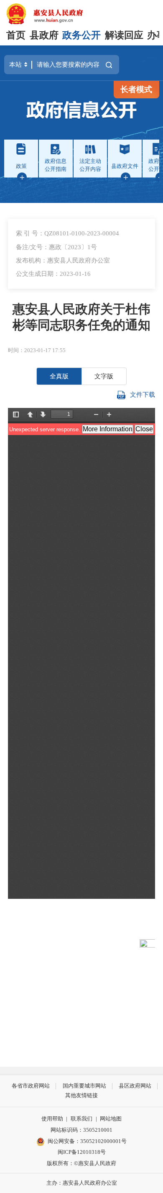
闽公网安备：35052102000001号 (87, 1141)
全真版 (59, 376)
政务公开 (81, 35)
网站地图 (111, 1118)
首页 (15, 35)
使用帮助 (52, 1118)
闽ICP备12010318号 (82, 1152)
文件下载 (142, 394)
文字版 (103, 376)
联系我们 (81, 1118)
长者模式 (136, 89)
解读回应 (124, 35)
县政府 (44, 35)
